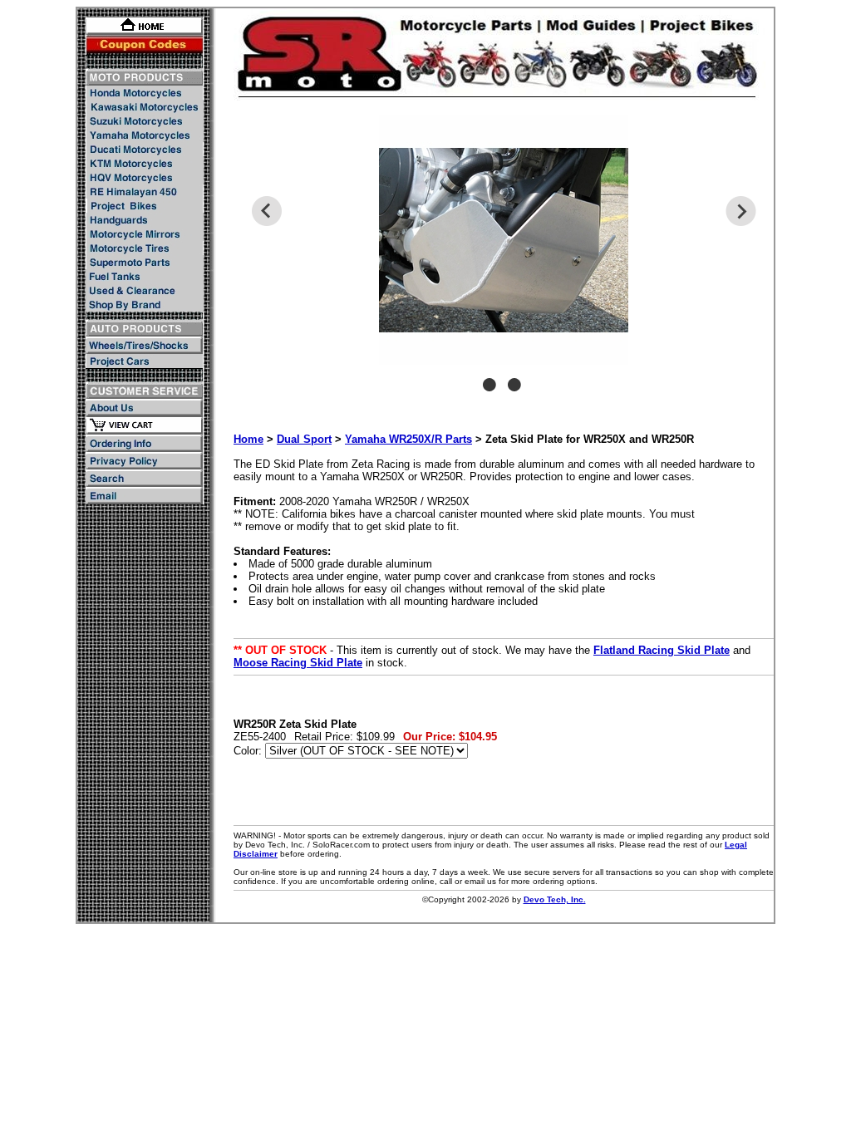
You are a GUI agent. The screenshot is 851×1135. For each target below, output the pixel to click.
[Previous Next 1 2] (504, 261)
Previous (266, 211)
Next (741, 211)
